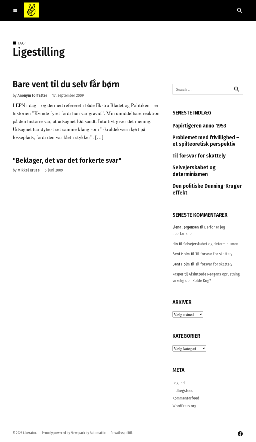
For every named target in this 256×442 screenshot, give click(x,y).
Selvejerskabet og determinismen (194, 171)
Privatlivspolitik (121, 433)
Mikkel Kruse (29, 170)
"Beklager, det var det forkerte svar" (67, 160)
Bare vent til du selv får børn (66, 84)
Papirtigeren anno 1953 (199, 125)
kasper (177, 274)
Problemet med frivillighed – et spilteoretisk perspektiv (205, 141)
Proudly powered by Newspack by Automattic (74, 433)
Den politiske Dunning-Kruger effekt (207, 189)
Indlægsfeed (183, 390)
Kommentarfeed (185, 398)
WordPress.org (184, 406)
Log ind (178, 382)
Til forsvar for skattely (199, 155)
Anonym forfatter (32, 95)
